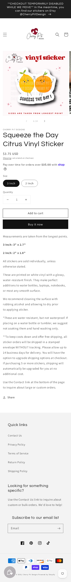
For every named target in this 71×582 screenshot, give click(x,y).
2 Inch (29, 183)
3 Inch (11, 183)
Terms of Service (18, 453)
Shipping (7, 158)
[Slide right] (44, 121)
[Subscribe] (58, 528)
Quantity (8, 192)
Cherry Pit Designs (30, 574)
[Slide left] (26, 121)
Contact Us (15, 435)
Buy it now (35, 224)
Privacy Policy (16, 444)
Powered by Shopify (46, 574)
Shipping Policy (17, 471)
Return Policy (16, 462)
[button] (5, 34)
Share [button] (11, 397)
